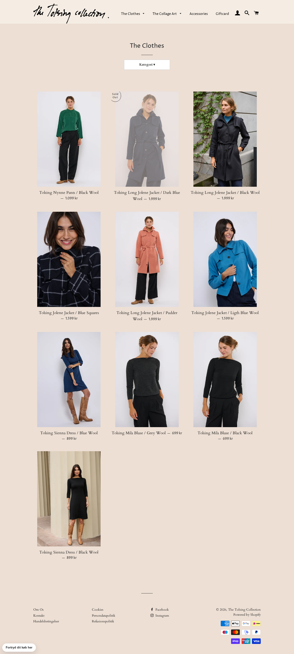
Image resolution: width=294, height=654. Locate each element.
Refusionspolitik (103, 621)
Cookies (97, 609)
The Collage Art (165, 14)
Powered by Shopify (247, 614)
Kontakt (38, 615)
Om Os (38, 609)
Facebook (162, 609)
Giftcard (222, 14)
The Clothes (131, 14)
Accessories (198, 14)
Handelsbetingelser (46, 621)
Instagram (162, 615)
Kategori (146, 64)
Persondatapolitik (103, 615)
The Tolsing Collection (244, 609)
